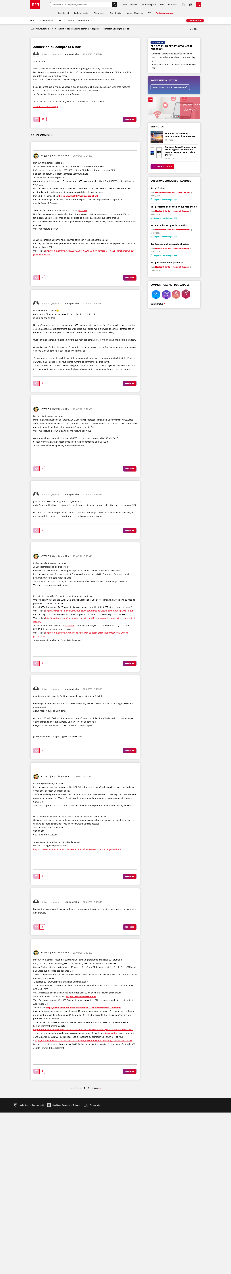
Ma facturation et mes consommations (172, 192)
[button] (36, 119)
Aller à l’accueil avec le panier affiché (183, 4)
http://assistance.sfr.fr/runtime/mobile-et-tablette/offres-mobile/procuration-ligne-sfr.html (77, 849)
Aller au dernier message (45, 106)
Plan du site (95, 1105)
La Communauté (66, 20)
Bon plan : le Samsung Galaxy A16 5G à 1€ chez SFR (180, 134)
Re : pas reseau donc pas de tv (167, 262)
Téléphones (99, 13)
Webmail (191, 4)
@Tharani (69, 625)
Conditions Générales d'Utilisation (66, 1105)
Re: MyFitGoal (158, 188)
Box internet (63, 13)
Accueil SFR (35, 4)
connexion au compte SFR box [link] (116, 29)
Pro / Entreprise (149, 4)
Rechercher (114, 4)
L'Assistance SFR (46, 20)
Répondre (129, 119)
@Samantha (111, 1033)
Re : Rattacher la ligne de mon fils (168, 225)
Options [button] (193, 29)
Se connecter (195, 20)
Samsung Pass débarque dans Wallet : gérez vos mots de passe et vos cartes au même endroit (180, 151)
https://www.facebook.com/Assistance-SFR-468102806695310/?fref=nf (83, 1007)
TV (149, 13)
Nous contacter (85, 20)
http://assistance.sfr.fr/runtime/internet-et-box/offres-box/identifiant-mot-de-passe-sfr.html (89, 611)
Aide (162, 4)
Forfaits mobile (81, 13)
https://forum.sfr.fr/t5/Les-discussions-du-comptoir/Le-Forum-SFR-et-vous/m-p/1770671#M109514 (83, 1041)
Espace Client (198, 5)
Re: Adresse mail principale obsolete (170, 244)
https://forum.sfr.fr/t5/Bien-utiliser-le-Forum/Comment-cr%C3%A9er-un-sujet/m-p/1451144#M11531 (83, 1029)
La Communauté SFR (40, 29)
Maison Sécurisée (135, 13)
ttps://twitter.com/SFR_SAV (81, 996)
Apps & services (130, 4)
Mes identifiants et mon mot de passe (83, 29)
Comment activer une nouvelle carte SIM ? (173, 54)
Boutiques (173, 4)
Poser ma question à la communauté (170, 87)
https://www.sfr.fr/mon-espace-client (78, 196)
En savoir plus (157, 304)
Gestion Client (58, 29)
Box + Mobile (115, 13)
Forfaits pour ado (164, 13)
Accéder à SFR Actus (162, 167)
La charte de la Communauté (31, 1105)
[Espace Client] (198, 5)
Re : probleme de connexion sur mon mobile (174, 207)
